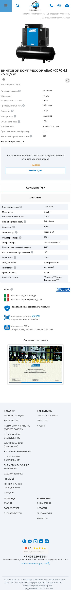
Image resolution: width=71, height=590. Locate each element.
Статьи (8, 503)
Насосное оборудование (18, 451)
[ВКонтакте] (41, 541)
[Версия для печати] (4, 79)
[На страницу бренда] (63, 290)
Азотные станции (14, 415)
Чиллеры (9, 478)
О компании (44, 503)
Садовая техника (13, 473)
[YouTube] (47, 541)
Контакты (42, 518)
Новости (42, 508)
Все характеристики (10, 141)
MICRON (36, 316)
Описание (35, 197)
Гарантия (42, 420)
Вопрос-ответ (11, 508)
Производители (13, 513)
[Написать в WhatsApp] (24, 541)
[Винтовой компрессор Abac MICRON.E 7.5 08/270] (35, 43)
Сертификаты (44, 513)
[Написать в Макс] (35, 541)
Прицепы (9, 492)
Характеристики (35, 187)
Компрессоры (11, 420)
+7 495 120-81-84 (35, 556)
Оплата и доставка (47, 415)
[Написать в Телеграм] (30, 541)
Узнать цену (35, 170)
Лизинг (41, 425)
